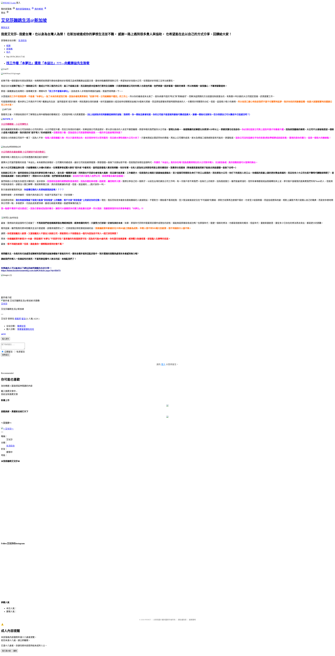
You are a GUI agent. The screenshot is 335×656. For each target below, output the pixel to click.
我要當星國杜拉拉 (25, 329)
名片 (8, 52)
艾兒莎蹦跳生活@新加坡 (24, 20)
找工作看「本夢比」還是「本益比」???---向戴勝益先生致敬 (48, 63)
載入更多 (5, 339)
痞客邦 (18, 319)
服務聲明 (192, 620)
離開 (15, 651)
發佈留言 (5, 355)
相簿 (8, 46)
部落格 (9, 49)
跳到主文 (5, 27)
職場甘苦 (21, 326)
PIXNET (148, 620)
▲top (3, 334)
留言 (23, 319)
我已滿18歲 (6, 651)
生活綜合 (22, 40)
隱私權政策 (182, 620)
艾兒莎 (4, 304)
